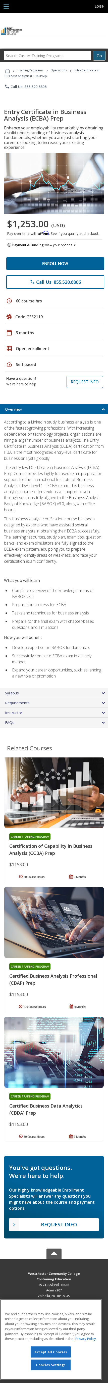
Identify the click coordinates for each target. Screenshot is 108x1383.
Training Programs (30, 70)
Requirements (17, 702)
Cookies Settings (51, 1365)
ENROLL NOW (55, 263)
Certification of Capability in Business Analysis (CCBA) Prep (50, 849)
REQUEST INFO (85, 382)
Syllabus (12, 692)
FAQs (9, 722)
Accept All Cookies (50, 1352)
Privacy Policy (85, 1338)
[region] (50, 1339)
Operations (58, 70)
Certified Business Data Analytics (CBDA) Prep (46, 1109)
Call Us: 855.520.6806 (25, 86)
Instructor (13, 712)
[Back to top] (54, 1273)
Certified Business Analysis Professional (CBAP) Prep (53, 979)
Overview (13, 409)
